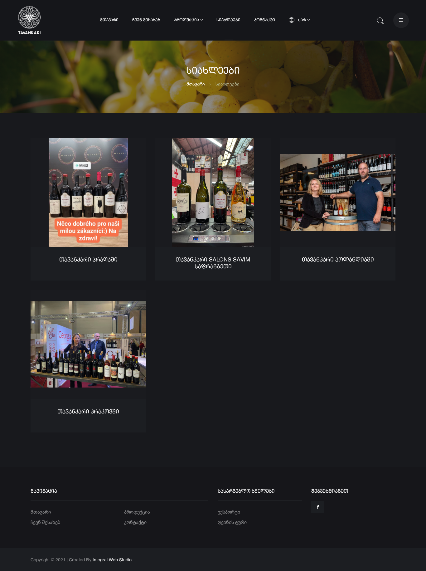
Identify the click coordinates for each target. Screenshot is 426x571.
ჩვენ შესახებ (146, 20)
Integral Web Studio (112, 559)
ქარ (302, 20)
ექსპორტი (229, 512)
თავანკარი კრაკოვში (88, 412)
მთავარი (109, 20)
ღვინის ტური (232, 522)
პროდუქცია (187, 20)
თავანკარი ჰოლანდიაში (338, 260)
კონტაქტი (264, 20)
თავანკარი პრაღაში (88, 260)
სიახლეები (228, 20)
